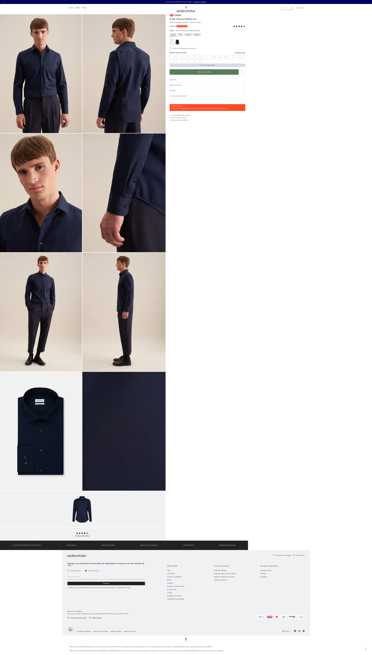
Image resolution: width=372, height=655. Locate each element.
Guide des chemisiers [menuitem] (221, 580)
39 (212, 56)
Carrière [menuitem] (263, 573)
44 (200, 61)
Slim (180, 34)
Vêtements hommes (93, 570)
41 (238, 56)
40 (225, 56)
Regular (197, 34)
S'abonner (106, 583)
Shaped (188, 34)
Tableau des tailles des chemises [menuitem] (224, 577)
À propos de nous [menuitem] (266, 570)
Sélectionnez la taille (204, 72)
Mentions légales (115, 631)
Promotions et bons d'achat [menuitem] (175, 586)
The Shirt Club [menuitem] (171, 589)
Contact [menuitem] (169, 593)
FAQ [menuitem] (168, 570)
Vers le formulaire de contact (79, 618)
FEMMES (203, 2)
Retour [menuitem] (169, 580)
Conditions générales (84, 631)
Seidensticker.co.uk (130, 631)
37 (187, 56)
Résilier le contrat (97, 618)
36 (174, 56)
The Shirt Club (300, 555)
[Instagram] (299, 631)
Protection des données (100, 631)
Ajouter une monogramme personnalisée (184, 48)
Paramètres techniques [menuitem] (174, 596)
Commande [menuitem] (171, 573)
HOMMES (197, 2)
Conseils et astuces (221, 566)
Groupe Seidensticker (269, 566)
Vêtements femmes (76, 570)
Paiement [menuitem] (170, 583)
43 (187, 61)
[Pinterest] (304, 631)
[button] (82, 536)
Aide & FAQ (172, 566)
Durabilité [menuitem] (263, 577)
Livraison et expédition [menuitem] (174, 577)
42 (174, 61)
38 (200, 56)
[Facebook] (295, 631)
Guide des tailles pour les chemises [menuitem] (225, 573)
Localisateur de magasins (284, 555)
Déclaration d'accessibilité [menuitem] (175, 599)
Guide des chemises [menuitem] (220, 570)
